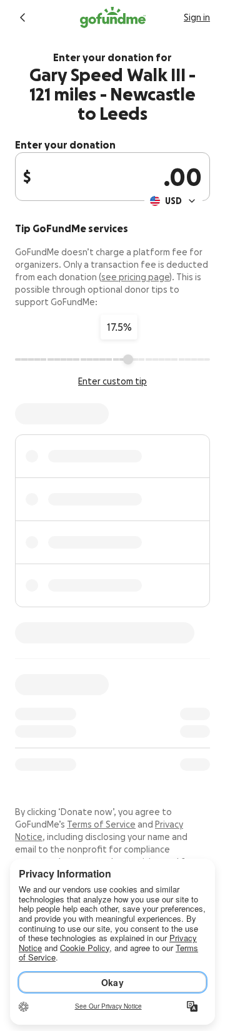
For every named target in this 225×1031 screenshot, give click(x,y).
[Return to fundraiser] (22, 17)
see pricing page (135, 277)
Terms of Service (101, 824)
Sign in (197, 17)
